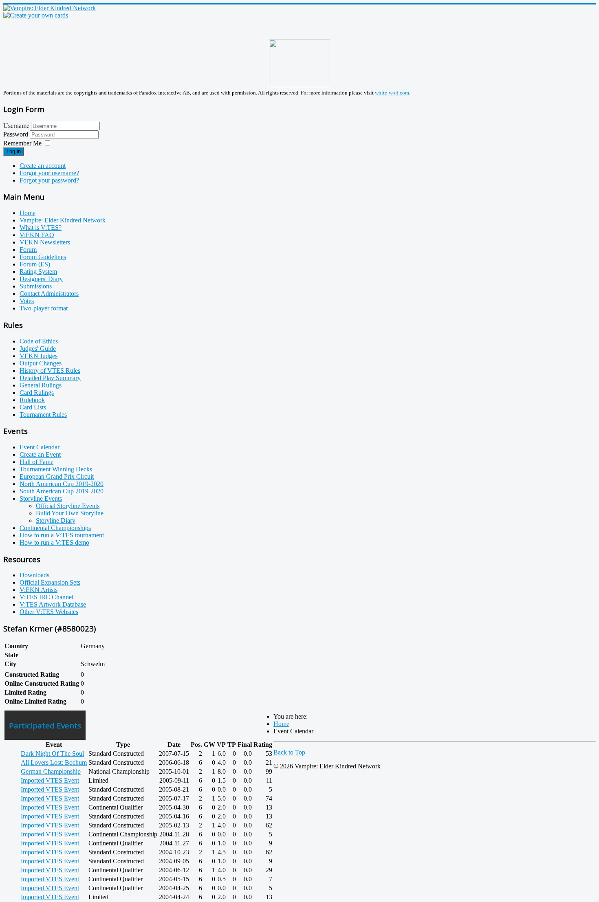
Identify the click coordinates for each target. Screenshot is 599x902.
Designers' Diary (41, 278)
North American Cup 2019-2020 (62, 483)
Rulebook (32, 399)
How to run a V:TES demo (54, 542)
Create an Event (40, 454)
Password (16, 134)
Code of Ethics (39, 341)
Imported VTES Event (50, 780)
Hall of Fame (36, 461)
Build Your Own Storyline (70, 513)
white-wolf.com (392, 93)
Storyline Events (41, 498)
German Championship (51, 771)
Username (16, 125)
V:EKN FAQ (37, 234)
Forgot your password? (49, 180)
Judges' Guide (38, 348)
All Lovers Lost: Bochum (54, 762)
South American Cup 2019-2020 (62, 491)
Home (27, 212)
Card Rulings (37, 392)
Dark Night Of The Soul (52, 753)
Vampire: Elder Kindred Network (63, 220)
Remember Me (22, 143)
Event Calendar (39, 447)
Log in (14, 151)
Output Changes (41, 363)
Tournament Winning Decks (56, 469)
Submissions (36, 286)
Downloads (34, 575)
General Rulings (41, 385)
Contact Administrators (49, 293)
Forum (28, 249)
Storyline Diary (55, 520)
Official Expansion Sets (50, 582)
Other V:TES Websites (49, 611)
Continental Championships (55, 527)
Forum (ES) (35, 264)
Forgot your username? (49, 172)
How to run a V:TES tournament (62, 535)
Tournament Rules (43, 414)
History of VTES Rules (50, 370)
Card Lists (33, 407)
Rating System (38, 271)
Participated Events (45, 725)
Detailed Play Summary (50, 377)
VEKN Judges (38, 355)
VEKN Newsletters (45, 242)
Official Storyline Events (67, 505)
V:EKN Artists (38, 589)
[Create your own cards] (35, 15)
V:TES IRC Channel (46, 597)
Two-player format (44, 308)
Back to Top (289, 752)
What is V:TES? (41, 227)
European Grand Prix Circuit (57, 476)
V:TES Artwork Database (53, 604)
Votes (27, 300)
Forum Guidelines (43, 256)
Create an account (43, 165)
